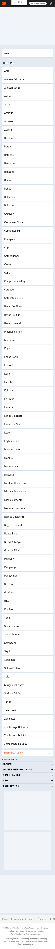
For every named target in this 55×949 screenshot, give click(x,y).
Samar (7, 617)
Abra (6, 71)
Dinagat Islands (13, 331)
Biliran (8, 180)
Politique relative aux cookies (14, 941)
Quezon (8, 584)
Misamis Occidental (15, 491)
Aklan (7, 96)
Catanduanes (11, 256)
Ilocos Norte (11, 357)
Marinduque (11, 466)
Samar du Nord (12, 626)
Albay (7, 104)
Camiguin (9, 239)
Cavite (7, 264)
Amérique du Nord (23, 919)
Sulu (6, 676)
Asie (6, 53)
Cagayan (9, 214)
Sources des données (25, 944)
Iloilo (7, 373)
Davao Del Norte (13, 306)
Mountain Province (15, 508)
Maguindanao (12, 449)
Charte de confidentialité (37, 939)
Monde (5, 919)
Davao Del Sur (12, 314)
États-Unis (43, 919)
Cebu (7, 272)
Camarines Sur (12, 230)
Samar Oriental (12, 634)
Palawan (9, 558)
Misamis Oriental (13, 500)
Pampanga (10, 567)
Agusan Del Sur (13, 87)
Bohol (7, 188)
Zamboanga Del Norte (16, 727)
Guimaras (9, 340)
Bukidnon (9, 197)
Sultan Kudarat (12, 668)
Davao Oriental (12, 323)
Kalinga (8, 390)
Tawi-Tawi (10, 710)
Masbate (9, 474)
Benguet (9, 171)
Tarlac (7, 701)
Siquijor (8, 651)
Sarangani (10, 643)
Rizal (6, 601)
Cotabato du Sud (13, 298)
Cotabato (9, 289)
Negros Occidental (14, 516)
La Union (9, 399)
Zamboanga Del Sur (15, 735)
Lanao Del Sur (12, 424)
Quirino (8, 592)
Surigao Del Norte (14, 685)
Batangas (9, 163)
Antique (8, 113)
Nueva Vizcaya (12, 542)
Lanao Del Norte (13, 415)
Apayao (8, 121)
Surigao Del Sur (13, 693)
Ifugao (7, 348)
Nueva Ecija (10, 533)
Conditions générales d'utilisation (16, 939)
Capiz (7, 247)
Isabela (8, 382)
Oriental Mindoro (13, 550)
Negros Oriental (13, 525)
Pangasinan (11, 575)
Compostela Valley (14, 281)
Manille (8, 458)
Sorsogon (9, 659)
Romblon (9, 609)
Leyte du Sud (11, 441)
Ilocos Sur (9, 365)
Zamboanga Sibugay (15, 744)
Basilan (8, 138)
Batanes (9, 155)
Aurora (8, 129)
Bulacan (9, 205)
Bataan (8, 146)
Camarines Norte (13, 222)
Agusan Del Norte (14, 79)
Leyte (7, 432)
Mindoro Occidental (15, 483)
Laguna (8, 407)
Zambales (9, 718)
